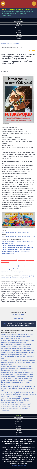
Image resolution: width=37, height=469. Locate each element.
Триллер (31, 276)
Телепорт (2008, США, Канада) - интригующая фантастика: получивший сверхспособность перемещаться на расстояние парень (15, 400)
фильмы (16, 43)
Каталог (10, 43)
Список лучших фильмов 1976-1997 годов (16, 249)
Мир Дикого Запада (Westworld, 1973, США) (15, 232)
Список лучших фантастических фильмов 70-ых (18, 247)
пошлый (25, 278)
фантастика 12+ (6, 270)
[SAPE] (5, 323)
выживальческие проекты (15, 272)
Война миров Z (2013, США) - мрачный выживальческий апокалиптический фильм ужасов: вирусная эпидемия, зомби (18, 388)
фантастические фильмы (15, 266)
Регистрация (16, 314)
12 (10, 278)
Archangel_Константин (18, 465)
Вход (23, 314)
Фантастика (5, 278)
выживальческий (17, 278)
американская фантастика (9, 264)
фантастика (30, 268)
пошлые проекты (17, 270)
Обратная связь (18, 318)
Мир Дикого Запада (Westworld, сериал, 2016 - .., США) (18, 236)
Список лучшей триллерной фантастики (15, 245)
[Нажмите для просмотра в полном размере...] (18, 124)
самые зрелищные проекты (17, 268)
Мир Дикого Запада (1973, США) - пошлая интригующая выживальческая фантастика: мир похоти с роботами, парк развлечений (18, 362)
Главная (3, 43)
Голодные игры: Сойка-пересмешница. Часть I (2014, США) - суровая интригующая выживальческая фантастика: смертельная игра (17, 336)
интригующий (23, 276)
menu (3, 3)
